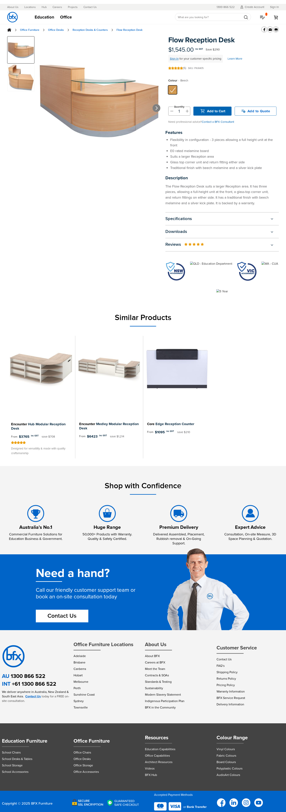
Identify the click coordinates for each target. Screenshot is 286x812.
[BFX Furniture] (12, 17)
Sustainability (154, 688)
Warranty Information (231, 691)
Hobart (78, 675)
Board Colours (226, 762)
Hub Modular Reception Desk (38, 426)
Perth (77, 688)
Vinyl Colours (226, 749)
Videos (149, 768)
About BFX (152, 656)
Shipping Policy (227, 672)
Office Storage (83, 765)
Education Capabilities (160, 749)
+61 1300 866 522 (34, 684)
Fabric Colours (226, 755)
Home (9, 30)
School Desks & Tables (17, 759)
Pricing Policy (226, 685)
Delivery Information (230, 704)
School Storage (12, 765)
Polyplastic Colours (229, 768)
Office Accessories (86, 772)
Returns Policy (226, 678)
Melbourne (81, 681)
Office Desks (56, 30)
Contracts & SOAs (157, 675)
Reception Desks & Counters (90, 30)
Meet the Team (155, 669)
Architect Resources (158, 762)
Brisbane (79, 662)
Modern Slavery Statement (163, 694)
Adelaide (80, 656)
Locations (30, 7)
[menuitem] (44, 17)
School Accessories (15, 772)
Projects (73, 7)
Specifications (178, 218)
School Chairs (11, 752)
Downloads (176, 231)
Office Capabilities (157, 755)
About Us (12, 7)
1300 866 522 (28, 676)
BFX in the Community (160, 707)
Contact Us (90, 7)
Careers (57, 7)
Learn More (235, 59)
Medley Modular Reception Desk (109, 426)
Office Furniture (29, 30)
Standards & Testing (158, 681)
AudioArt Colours (228, 775)
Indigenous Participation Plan (164, 701)
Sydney (79, 701)
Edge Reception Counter (170, 423)
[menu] (100, 17)
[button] (161, 104)
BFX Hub (151, 775)
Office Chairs (82, 752)
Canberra (80, 669)
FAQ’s (221, 665)
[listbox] (223, 90)
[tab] (100, 17)
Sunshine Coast (84, 694)
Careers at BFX (155, 662)
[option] (172, 90)
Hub (44, 7)
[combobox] (213, 17)
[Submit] (246, 17)
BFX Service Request (231, 698)
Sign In (174, 59)
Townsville (81, 707)
